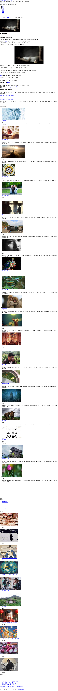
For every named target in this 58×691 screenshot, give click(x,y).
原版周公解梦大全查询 (10, 686)
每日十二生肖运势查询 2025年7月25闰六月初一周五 (10, 638)
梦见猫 (3, 509)
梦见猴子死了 (4, 308)
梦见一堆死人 (4, 439)
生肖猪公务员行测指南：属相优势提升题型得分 (9, 558)
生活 (3, 13)
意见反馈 (21, 686)
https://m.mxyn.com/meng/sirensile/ (10, 87)
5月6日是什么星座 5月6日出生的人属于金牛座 (9, 574)
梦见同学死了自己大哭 (5, 195)
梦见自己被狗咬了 (5, 502)
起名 (6, 0)
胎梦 (3, 7)
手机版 (8, 0)
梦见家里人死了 (4, 364)
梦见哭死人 (4, 251)
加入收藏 (10, 0)
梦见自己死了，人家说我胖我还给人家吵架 (7, 95)
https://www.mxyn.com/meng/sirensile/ (11, 86)
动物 (3, 9)
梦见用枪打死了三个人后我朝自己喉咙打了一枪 (8, 99)
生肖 (1, 0)
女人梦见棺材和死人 (5, 458)
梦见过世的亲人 (4, 501)
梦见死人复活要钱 (5, 139)
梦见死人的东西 (4, 214)
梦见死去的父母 (4, 503)
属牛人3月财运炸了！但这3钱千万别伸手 (8, 682)
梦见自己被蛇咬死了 (5, 289)
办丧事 (6, 41)
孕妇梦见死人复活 (5, 120)
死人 (2, 39)
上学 (1, 77)
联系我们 (18, 686)
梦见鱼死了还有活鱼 (5, 383)
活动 (3, 12)
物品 (3, 11)
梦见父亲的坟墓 (4, 606)
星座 (2, 0)
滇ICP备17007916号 (21, 689)
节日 (4, 0)
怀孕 (1, 75)
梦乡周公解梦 (6, 17)
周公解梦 (3, 6)
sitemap (16, 686)
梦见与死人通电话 (5, 270)
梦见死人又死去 (4, 345)
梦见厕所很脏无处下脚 (5, 508)
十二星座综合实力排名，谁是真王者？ (8, 684)
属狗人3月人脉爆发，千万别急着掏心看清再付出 (10, 680)
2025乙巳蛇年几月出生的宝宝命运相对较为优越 (9, 622)
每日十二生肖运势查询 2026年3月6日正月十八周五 (10, 681)
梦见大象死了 (4, 420)
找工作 (1, 68)
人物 (3, 8)
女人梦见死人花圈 (5, 176)
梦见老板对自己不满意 (5, 590)
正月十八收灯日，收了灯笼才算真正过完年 (9, 683)
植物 (3, 10)
